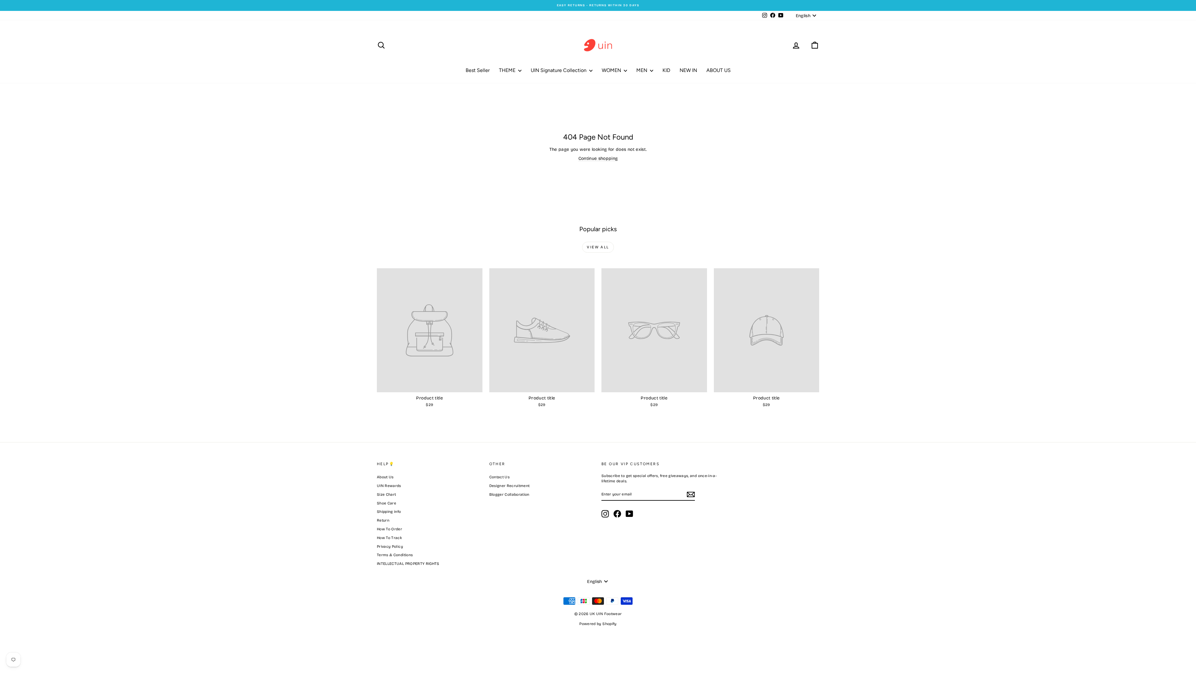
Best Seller (478, 70)
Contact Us (499, 477)
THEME (508, 70)
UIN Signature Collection (559, 70)
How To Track (389, 538)
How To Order (389, 529)
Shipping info (389, 511)
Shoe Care (386, 503)
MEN (642, 70)
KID (666, 70)
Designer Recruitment (509, 486)
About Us (385, 477)
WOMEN (612, 70)
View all (598, 247)
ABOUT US (718, 70)
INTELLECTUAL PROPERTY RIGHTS (408, 563)
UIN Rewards (389, 486)
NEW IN (688, 70)
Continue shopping (598, 158)
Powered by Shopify (597, 624)
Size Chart (386, 494)
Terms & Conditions (395, 555)
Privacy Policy (390, 546)
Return (383, 520)
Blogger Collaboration (509, 494)
